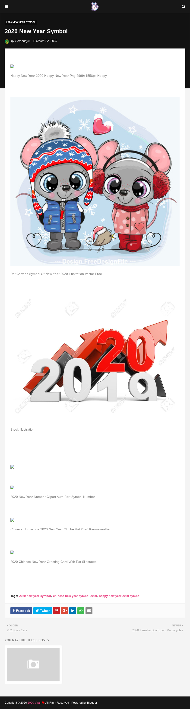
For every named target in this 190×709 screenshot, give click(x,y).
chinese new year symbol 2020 (75, 596)
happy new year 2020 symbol (119, 596)
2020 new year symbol (35, 596)
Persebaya (22, 41)
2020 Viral (34, 702)
